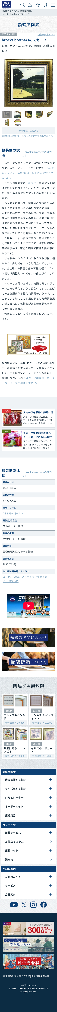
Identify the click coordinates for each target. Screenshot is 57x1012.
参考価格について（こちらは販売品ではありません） (28, 135)
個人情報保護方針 (40, 976)
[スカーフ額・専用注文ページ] (28, 344)
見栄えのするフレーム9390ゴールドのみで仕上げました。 (28, 173)
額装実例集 (25, 11)
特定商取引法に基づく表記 (16, 976)
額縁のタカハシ (10, 11)
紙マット (33, 183)
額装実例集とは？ (46, 34)
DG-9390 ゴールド (13, 513)
